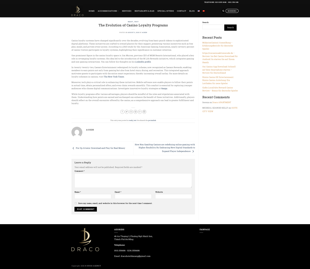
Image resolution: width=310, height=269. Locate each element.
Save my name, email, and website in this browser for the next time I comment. (115, 203)
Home (92, 11)
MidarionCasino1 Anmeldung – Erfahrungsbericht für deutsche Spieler (217, 45)
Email (118, 192)
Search (205, 22)
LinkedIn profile (143, 61)
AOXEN (144, 32)
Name (77, 192)
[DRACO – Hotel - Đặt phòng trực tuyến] (77, 11)
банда (164, 88)
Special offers (165, 11)
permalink (152, 120)
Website (159, 192)
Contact (181, 11)
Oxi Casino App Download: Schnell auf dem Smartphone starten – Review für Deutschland (219, 69)
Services (126, 11)
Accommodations (107, 11)
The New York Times (114, 76)
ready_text (133, 22)
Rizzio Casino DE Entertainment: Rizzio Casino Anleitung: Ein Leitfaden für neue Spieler (218, 80)
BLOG (192, 11)
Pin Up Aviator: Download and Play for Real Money (100, 148)
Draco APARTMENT (221, 102)
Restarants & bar (144, 11)
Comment (79, 171)
